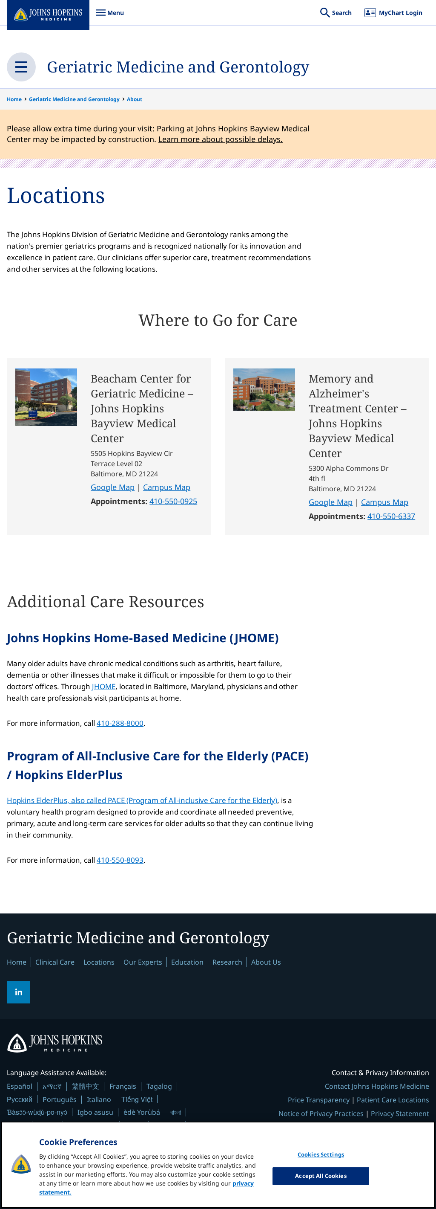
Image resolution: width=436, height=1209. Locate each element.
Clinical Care (55, 962)
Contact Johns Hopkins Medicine (377, 1086)
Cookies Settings (321, 1154)
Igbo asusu (95, 1112)
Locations (99, 962)
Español (19, 1086)
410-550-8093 (120, 860)
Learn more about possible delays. (220, 139)
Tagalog (159, 1086)
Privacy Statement (400, 1113)
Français (122, 1086)
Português (60, 1099)
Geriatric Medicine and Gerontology (178, 66)
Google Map (113, 487)
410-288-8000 (120, 723)
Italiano (99, 1099)
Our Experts (142, 962)
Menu (110, 17)
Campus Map (166, 487)
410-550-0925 (173, 501)
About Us (266, 962)
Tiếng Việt (136, 1099)
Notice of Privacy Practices (321, 1113)
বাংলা (175, 1112)
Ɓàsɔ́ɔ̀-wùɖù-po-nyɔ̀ (37, 1112)
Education (187, 962)
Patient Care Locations (393, 1100)
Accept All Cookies (320, 1176)
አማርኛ (52, 1086)
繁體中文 (85, 1086)
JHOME (103, 686)
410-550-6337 (391, 516)
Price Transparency (319, 1100)
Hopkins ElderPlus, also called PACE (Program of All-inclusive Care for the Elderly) (142, 800)
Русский (19, 1099)
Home (14, 99)
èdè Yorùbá (141, 1112)
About (134, 99)
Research (227, 962)
